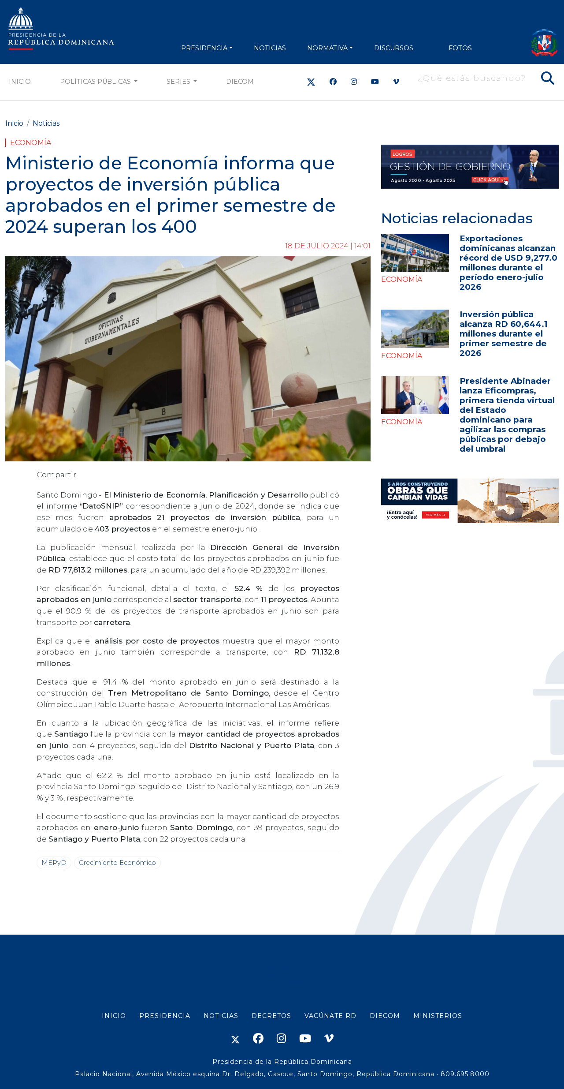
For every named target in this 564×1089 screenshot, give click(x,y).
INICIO (114, 1016)
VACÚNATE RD (330, 1016)
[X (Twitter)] (311, 82)
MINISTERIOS (437, 1016)
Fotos (460, 48)
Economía (30, 142)
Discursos (393, 48)
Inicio (20, 82)
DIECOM (240, 82)
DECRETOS (271, 1016)
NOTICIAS (270, 48)
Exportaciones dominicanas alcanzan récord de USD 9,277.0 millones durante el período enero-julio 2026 (508, 262)
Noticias (46, 123)
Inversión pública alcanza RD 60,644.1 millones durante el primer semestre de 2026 (503, 333)
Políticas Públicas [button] (96, 82)
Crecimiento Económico (117, 863)
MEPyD (54, 863)
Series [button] (179, 82)
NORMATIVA (327, 48)
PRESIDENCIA (204, 48)
